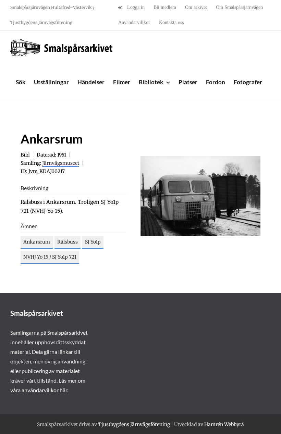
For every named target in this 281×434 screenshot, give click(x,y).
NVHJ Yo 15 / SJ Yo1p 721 (49, 257)
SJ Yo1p (93, 242)
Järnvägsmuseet (60, 163)
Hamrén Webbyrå (224, 424)
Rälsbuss (67, 242)
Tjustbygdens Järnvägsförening (134, 424)
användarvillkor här (44, 390)
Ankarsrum (36, 242)
